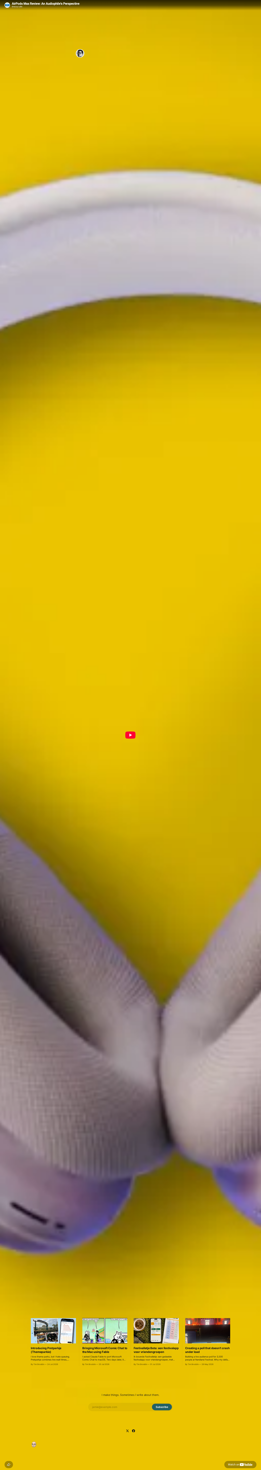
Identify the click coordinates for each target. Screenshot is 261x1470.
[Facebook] (133, 1430)
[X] (127, 1430)
